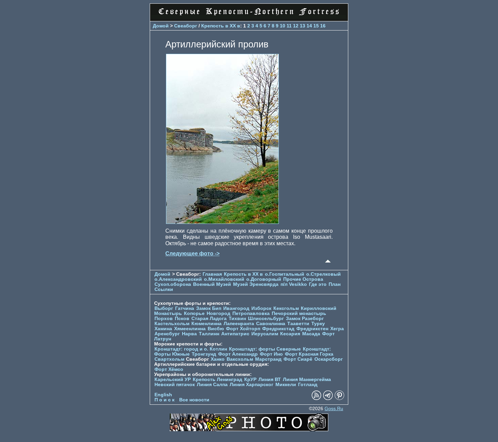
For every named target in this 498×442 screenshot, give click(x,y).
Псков (182, 318)
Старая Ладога (209, 318)
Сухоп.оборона (172, 284)
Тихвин (237, 318)
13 (302, 25)
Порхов (163, 318)
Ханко (218, 359)
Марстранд (268, 359)
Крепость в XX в (220, 25)
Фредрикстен (312, 328)
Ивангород (236, 308)
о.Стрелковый (323, 274)
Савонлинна (270, 323)
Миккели (285, 384)
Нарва (189, 333)
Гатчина (184, 308)
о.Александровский (178, 279)
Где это (318, 284)
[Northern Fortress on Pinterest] (339, 398)
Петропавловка (251, 313)
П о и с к (164, 399)
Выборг (163, 308)
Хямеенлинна (190, 328)
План (334, 284)
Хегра (337, 328)
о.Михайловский (224, 279)
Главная (212, 274)
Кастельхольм (171, 323)
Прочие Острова (303, 279)
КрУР (250, 379)
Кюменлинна (206, 323)
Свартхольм (169, 359)
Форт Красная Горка (309, 354)
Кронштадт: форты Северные (265, 349)
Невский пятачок (174, 384)
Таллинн (209, 333)
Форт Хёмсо (168, 369)
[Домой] (249, 17)
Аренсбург (167, 333)
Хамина (163, 328)
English (163, 394)
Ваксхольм (240, 359)
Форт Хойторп (243, 328)
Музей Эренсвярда (256, 284)
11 (289, 25)
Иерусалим (264, 333)
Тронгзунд (204, 354)
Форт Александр (238, 354)
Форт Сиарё (298, 359)
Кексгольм (286, 308)
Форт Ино (271, 354)
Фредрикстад (278, 328)
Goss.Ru (334, 408)
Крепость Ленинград (217, 379)
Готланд (307, 384)
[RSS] (316, 398)
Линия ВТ (269, 379)
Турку (318, 323)
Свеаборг (185, 25)
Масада (311, 333)
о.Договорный (263, 279)
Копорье (194, 313)
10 (282, 25)
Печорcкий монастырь (299, 313)
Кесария (290, 333)
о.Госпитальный (284, 274)
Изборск (261, 308)
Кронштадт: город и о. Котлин (190, 349)
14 (309, 25)
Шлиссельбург (266, 318)
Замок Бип (208, 308)
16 (323, 25)
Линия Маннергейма (307, 379)
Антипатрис (235, 333)
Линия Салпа (212, 384)
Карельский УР (172, 379)
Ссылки (163, 289)
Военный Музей (212, 284)
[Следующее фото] (222, 222)
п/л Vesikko (294, 284)
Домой (161, 25)
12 (295, 25)
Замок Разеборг (305, 318)
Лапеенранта (239, 323)
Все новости (194, 399)
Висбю (216, 328)
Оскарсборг (328, 359)
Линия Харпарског (251, 384)
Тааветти (298, 323)
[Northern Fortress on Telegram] (328, 398)
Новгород (218, 313)
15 (316, 25)
